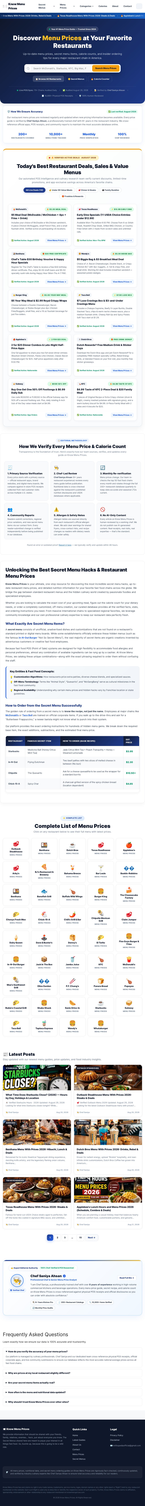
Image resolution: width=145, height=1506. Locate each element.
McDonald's (12, 715)
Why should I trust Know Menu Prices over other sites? (38, 1401)
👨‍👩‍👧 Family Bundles (110, 190)
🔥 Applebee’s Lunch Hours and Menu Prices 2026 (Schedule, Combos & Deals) (61, 15)
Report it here (65, 545)
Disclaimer (115, 1440)
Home (75, 1435)
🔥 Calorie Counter (100, 79)
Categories (85, 6)
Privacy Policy (116, 1435)
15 (80, 1237)
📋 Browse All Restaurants (48, 79)
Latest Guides (78, 1440)
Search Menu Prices (105, 68)
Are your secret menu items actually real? (31, 1382)
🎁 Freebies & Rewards (72, 196)
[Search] (139, 6)
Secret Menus (42, 6)
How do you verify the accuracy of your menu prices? (38, 1351)
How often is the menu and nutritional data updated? (37, 1392)
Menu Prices (63, 6)
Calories (103, 6)
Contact (127, 6)
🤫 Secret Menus (76, 79)
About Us (76, 1445)
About (115, 6)
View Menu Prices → (56, 240)
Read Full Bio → (127, 1278)
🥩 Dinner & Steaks (87, 190)
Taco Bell (27, 715)
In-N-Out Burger (28, 637)
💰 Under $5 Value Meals (60, 190)
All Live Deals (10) (34, 190)
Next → (91, 1237)
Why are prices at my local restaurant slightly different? (39, 1373)
